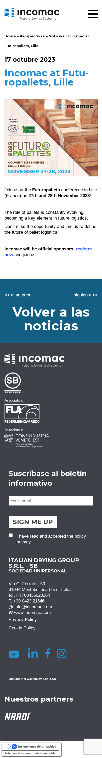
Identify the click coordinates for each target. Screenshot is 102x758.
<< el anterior (17, 294)
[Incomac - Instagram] (63, 653)
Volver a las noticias (51, 319)
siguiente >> (86, 294)
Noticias (56, 36)
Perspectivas (32, 36)
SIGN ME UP (33, 521)
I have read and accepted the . (51, 539)
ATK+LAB (49, 678)
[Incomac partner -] (51, 382)
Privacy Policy (23, 619)
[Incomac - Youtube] (15, 653)
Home (10, 36)
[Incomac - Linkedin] (33, 653)
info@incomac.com (33, 606)
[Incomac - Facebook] (49, 653)
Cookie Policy (22, 627)
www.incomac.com (32, 612)
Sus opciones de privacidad (36, 746)
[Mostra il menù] (93, 14)
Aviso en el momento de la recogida (30, 753)
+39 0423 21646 (28, 601)
